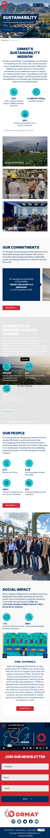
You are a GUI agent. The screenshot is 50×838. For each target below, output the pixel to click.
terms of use (9, 830)
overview (15, 40)
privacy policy (20, 830)
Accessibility (31, 830)
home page (5, 40)
